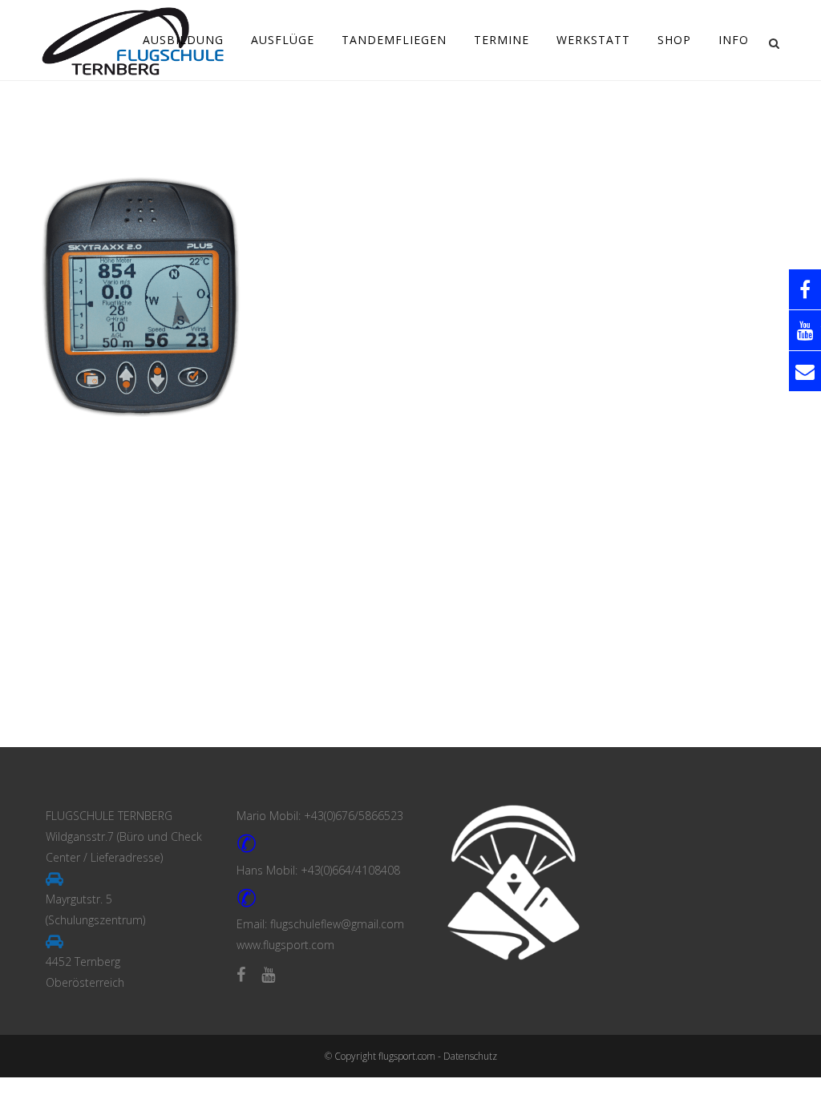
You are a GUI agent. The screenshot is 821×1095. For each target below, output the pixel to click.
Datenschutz (470, 1056)
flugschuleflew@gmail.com (337, 923)
